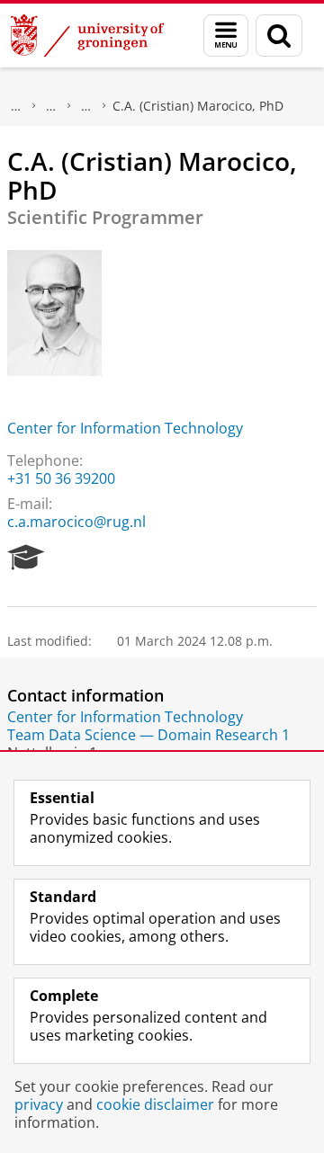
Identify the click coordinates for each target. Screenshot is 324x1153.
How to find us (86, 106)
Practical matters (51, 106)
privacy (38, 1104)
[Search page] (279, 35)
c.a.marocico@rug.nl (76, 522)
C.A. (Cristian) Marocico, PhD (198, 105)
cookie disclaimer (155, 1104)
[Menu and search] (226, 35)
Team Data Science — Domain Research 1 (148, 735)
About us (16, 106)
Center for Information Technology (125, 428)
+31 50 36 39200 (61, 478)
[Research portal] (26, 557)
